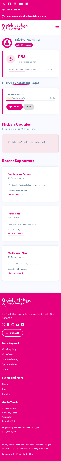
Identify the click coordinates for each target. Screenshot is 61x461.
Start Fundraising (10, 359)
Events (5, 388)
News (5, 383)
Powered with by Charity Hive (17, 453)
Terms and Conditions (25, 444)
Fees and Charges (43, 444)
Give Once (7, 354)
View (28, 106)
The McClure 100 (14, 194)
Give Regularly (9, 349)
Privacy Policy (8, 444)
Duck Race (7, 394)
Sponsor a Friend (10, 364)
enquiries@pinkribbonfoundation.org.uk (26, 16)
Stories (5, 369)
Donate (14, 332)
